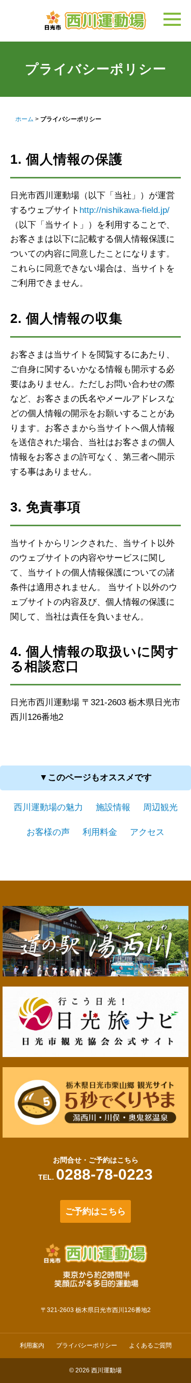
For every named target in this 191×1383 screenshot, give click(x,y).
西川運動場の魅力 (48, 807)
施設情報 (113, 807)
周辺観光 (160, 807)
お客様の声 (48, 832)
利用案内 (32, 1345)
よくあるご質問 (150, 1345)
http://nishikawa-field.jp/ (124, 210)
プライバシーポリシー (86, 1345)
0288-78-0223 (104, 1174)
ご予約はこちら (95, 1211)
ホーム (24, 119)
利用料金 (100, 832)
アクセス (147, 832)
